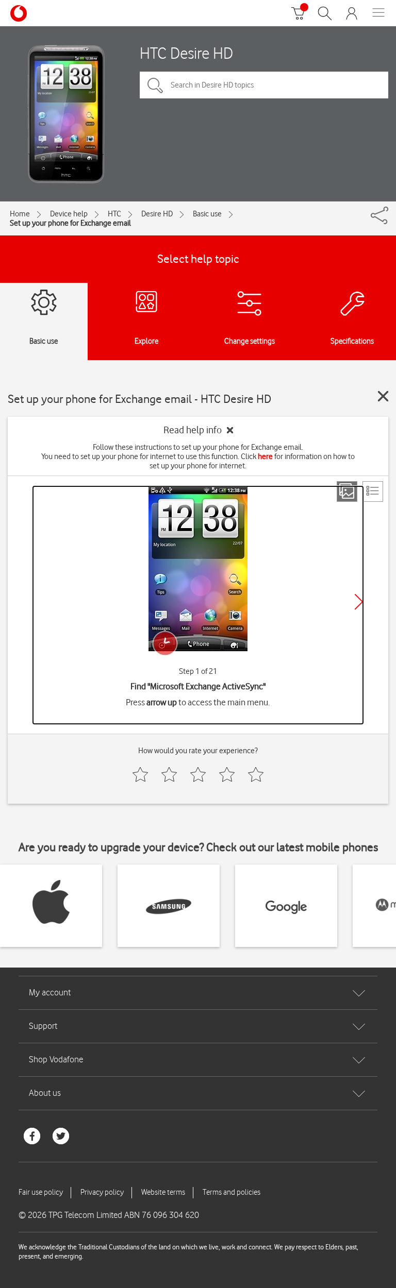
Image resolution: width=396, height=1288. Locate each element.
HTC (114, 213)
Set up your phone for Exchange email (70, 223)
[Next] (359, 601)
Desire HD (157, 213)
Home (20, 213)
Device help (69, 213)
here (265, 456)
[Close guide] (383, 396)
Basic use (207, 213)
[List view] (372, 491)
